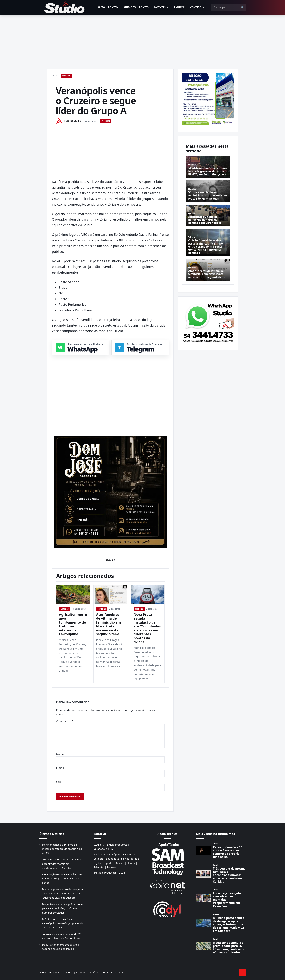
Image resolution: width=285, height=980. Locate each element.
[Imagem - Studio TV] (208, 322)
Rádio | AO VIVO (107, 7)
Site (58, 782)
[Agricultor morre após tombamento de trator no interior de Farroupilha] (73, 594)
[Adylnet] (167, 909)
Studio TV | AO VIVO (136, 7)
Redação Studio (72, 120)
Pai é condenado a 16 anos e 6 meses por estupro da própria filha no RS (62, 849)
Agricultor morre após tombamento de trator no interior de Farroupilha (73, 624)
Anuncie (179, 7)
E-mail (60, 768)
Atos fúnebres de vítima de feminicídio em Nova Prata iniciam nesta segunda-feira (108, 624)
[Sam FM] (167, 859)
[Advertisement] (142, 39)
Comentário (64, 721)
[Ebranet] (167, 887)
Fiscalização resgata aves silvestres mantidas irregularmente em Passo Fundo (62, 878)
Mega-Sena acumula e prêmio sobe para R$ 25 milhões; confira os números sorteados (62, 908)
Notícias (160, 7)
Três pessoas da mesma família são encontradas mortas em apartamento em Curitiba (62, 864)
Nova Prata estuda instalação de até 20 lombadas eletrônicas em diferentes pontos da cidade (147, 628)
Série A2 (110, 560)
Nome (60, 754)
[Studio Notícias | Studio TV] (64, 7)
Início (54, 75)
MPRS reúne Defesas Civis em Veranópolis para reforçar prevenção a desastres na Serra (63, 923)
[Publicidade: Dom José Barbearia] (110, 492)
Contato (195, 7)
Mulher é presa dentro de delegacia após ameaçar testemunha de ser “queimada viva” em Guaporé (62, 893)
